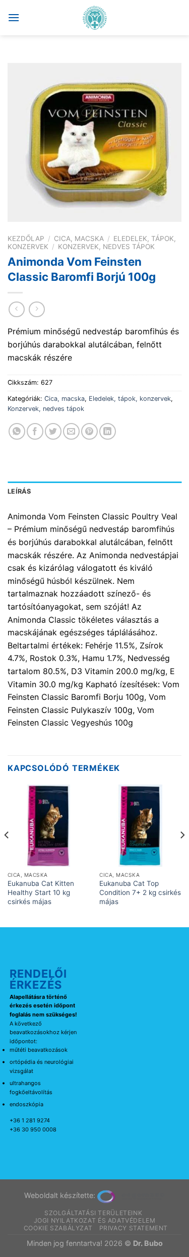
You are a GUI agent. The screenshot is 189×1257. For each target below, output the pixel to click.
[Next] (182, 855)
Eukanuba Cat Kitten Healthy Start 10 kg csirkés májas (41, 892)
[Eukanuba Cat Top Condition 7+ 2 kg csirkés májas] (140, 826)
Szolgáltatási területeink (93, 1213)
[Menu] (14, 17)
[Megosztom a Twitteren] (53, 431)
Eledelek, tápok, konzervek (130, 398)
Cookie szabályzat (58, 1228)
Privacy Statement (133, 1228)
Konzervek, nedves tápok (106, 247)
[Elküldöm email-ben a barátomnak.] (71, 431)
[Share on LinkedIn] (107, 431)
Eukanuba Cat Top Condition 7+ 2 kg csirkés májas (140, 892)
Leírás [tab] (19, 491)
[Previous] (7, 855)
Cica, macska (79, 238)
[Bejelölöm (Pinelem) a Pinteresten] (89, 431)
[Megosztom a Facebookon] (35, 431)
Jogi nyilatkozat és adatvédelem (95, 1220)
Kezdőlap (26, 238)
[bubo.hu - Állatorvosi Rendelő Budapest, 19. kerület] (94, 17)
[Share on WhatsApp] (17, 431)
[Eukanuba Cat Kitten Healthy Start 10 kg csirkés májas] (49, 826)
